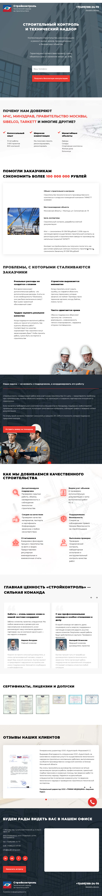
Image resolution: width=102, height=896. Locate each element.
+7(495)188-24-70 (87, 7)
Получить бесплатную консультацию (51, 78)
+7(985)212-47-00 (14, 846)
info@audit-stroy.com (11, 850)
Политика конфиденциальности (14, 892)
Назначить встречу (14, 869)
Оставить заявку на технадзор (19, 429)
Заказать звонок (92, 10)
